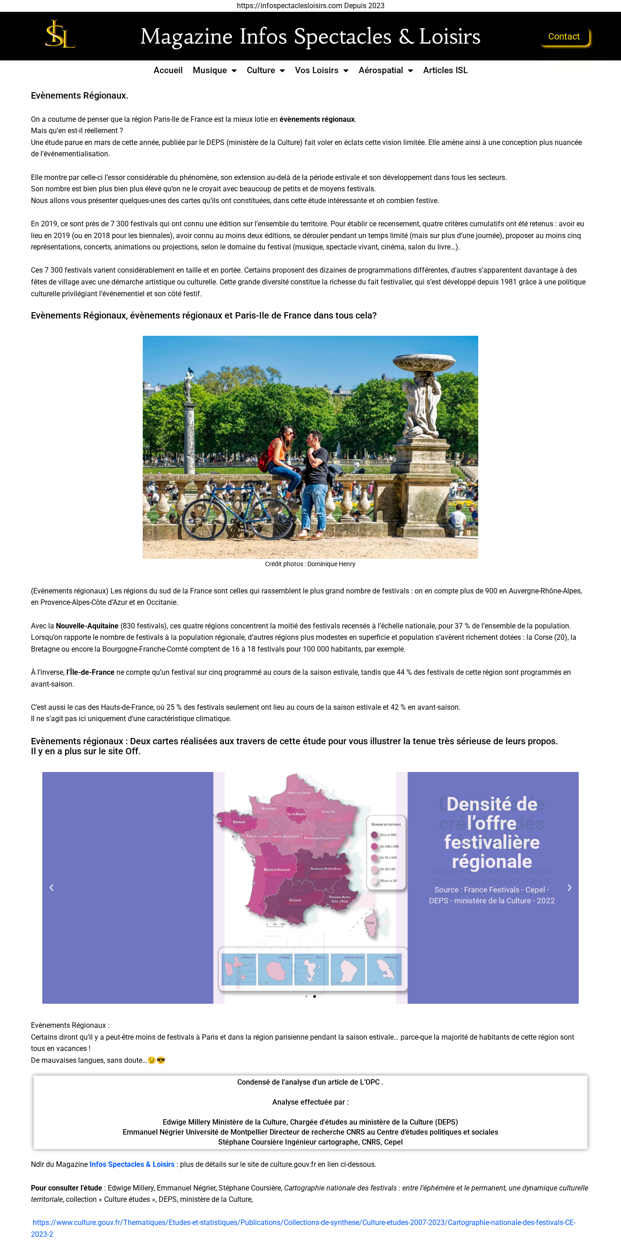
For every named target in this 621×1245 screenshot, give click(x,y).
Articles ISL (445, 70)
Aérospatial (381, 70)
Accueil (168, 70)
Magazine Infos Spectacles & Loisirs (310, 36)
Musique (210, 70)
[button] (51, 887)
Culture (261, 70)
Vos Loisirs (317, 70)
